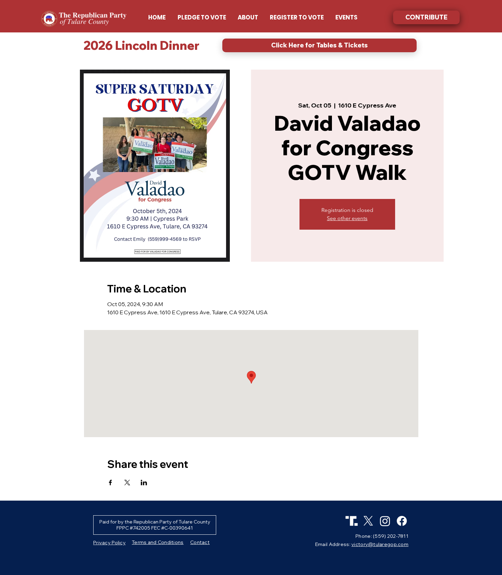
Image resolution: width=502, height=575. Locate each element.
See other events (347, 218)
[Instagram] (385, 521)
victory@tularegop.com (379, 544)
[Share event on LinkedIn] (144, 482)
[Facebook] (401, 521)
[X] (368, 521)
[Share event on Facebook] (110, 482)
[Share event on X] (127, 482)
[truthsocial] (351, 521)
